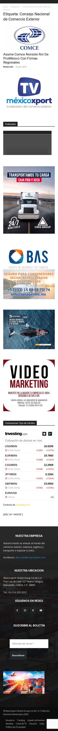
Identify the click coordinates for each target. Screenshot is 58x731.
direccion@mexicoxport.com (30, 557)
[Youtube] (41, 610)
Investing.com (23, 504)
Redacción (8, 66)
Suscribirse (18, 655)
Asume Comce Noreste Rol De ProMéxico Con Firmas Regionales (25, 58)
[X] (33, 610)
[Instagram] (25, 610)
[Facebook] (17, 610)
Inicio (5, 6)
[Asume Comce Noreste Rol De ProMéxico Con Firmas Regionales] (29, 37)
